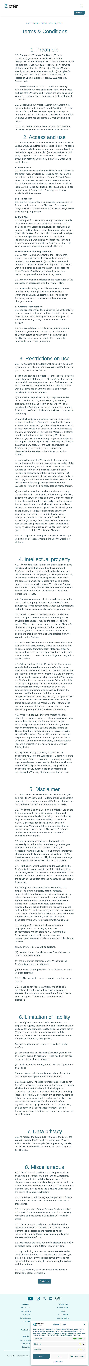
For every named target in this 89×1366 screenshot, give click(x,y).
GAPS (63, 1311)
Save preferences (77, 1356)
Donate (79, 13)
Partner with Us (25, 1340)
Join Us (26, 1336)
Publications (25, 1330)
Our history (26, 1321)
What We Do (63, 1304)
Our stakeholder (25, 1318)
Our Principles (26, 1311)
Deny (59, 1356)
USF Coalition (63, 1314)
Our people (26, 1314)
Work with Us (25, 1343)
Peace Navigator (63, 1308)
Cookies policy (58, 1361)
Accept (41, 1356)
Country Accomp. (63, 1318)
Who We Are (25, 1308)
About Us (25, 1304)
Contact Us (44, 1281)
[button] (85, 1324)
